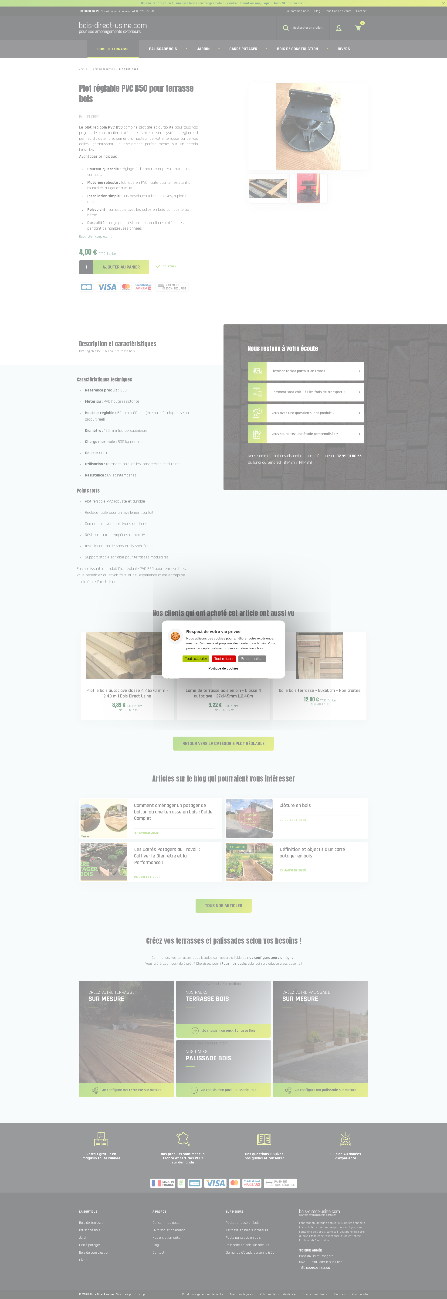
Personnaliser (252, 659)
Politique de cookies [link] (223, 668)
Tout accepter (196, 659)
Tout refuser (224, 659)
